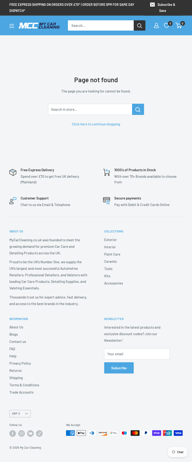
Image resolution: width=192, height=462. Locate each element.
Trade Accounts (21, 392)
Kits (107, 276)
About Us (16, 327)
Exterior (110, 240)
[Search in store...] (138, 109)
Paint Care (112, 254)
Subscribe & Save (166, 8)
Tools (108, 269)
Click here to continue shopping (96, 124)
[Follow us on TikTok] (39, 433)
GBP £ (16, 413)
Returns (15, 370)
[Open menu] (11, 26)
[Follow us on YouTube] (30, 433)
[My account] (156, 25)
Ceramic (110, 261)
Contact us (17, 341)
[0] (179, 25)
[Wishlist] (166, 25)
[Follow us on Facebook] (12, 433)
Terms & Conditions (24, 385)
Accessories (113, 283)
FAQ (12, 349)
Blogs (13, 334)
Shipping (16, 378)
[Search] (139, 25)
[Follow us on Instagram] (21, 433)
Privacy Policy (20, 363)
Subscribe (119, 368)
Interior (110, 247)
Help (12, 356)
